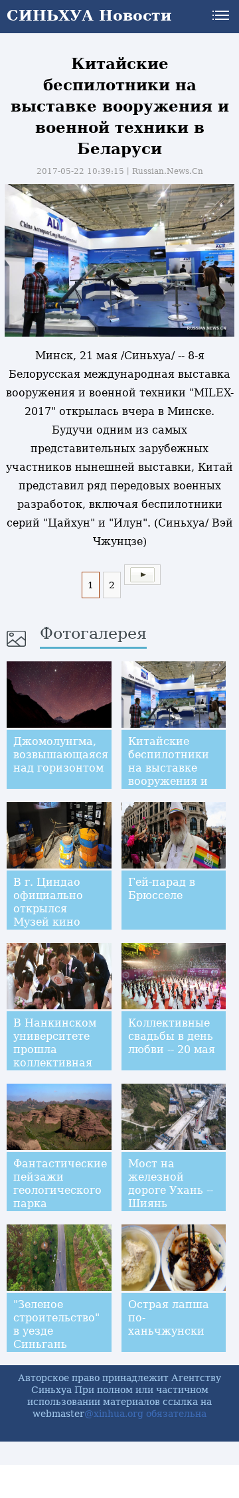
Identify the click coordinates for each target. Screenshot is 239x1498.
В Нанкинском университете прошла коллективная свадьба (54, 1049)
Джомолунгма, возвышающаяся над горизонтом (60, 754)
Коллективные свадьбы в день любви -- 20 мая (171, 1036)
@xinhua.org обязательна (145, 1413)
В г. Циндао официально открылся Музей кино (48, 902)
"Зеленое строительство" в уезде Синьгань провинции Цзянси (56, 1337)
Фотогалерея (93, 633)
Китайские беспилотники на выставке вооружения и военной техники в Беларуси (168, 781)
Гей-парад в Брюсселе (161, 889)
